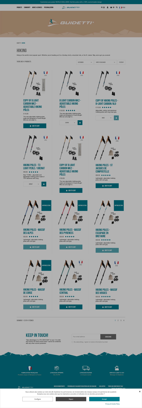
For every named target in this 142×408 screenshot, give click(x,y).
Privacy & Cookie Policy (112, 404)
